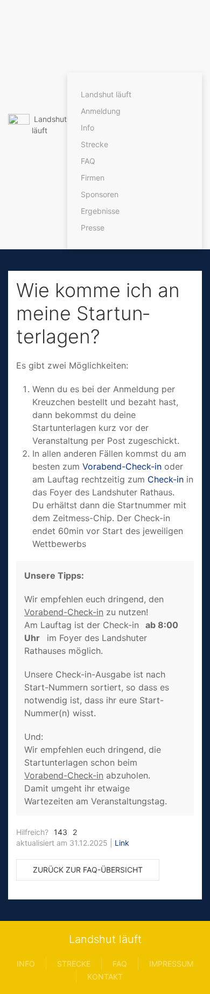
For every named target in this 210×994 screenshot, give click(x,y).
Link (122, 842)
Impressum (171, 963)
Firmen (92, 177)
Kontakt (105, 976)
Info (87, 127)
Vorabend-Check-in (123, 466)
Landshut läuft (106, 94)
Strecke (94, 144)
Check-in (166, 479)
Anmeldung (101, 111)
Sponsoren (99, 194)
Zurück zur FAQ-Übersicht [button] (88, 869)
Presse (92, 227)
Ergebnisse (100, 210)
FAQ (88, 160)
